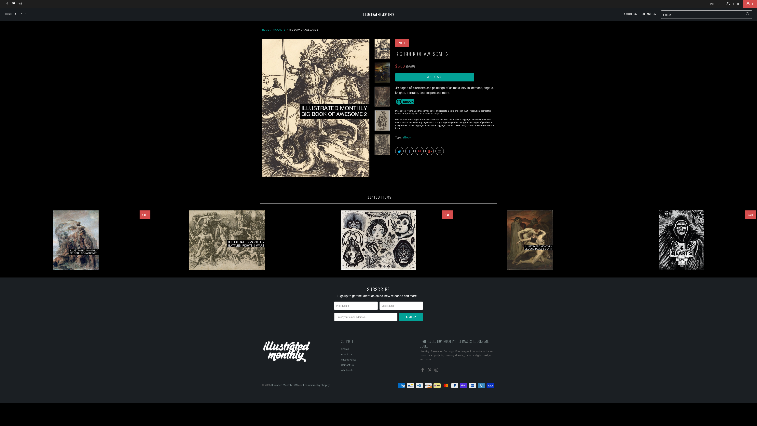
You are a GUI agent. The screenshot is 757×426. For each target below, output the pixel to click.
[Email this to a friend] (439, 151)
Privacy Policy (348, 359)
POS (295, 385)
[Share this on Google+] (429, 151)
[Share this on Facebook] (409, 151)
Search (345, 349)
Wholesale (347, 370)
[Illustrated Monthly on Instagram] (20, 4)
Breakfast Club (378, 240)
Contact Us (648, 13)
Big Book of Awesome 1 (75, 240)
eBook (407, 137)
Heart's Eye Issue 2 (681, 240)
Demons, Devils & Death (530, 240)
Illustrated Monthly (378, 14)
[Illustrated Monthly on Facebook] (7, 4)
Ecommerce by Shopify (316, 385)
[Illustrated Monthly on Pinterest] (14, 4)
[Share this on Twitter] (399, 151)
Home (8, 13)
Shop (19, 13)
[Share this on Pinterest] (419, 151)
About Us (630, 13)
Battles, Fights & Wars (227, 240)
